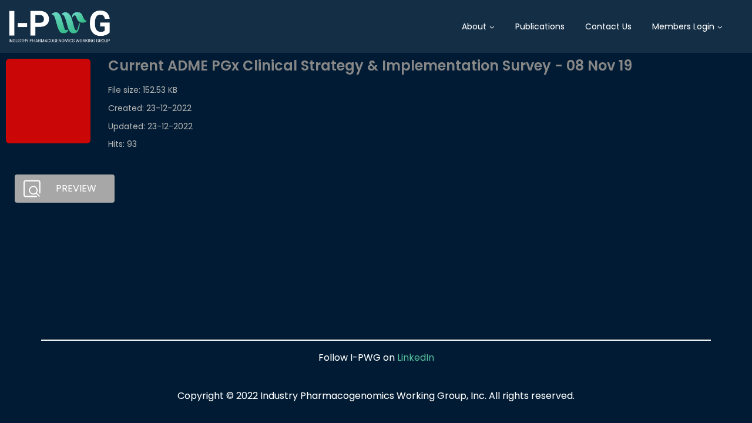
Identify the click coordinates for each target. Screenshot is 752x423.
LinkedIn (415, 357)
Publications (540, 26)
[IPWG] (59, 26)
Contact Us (608, 26)
